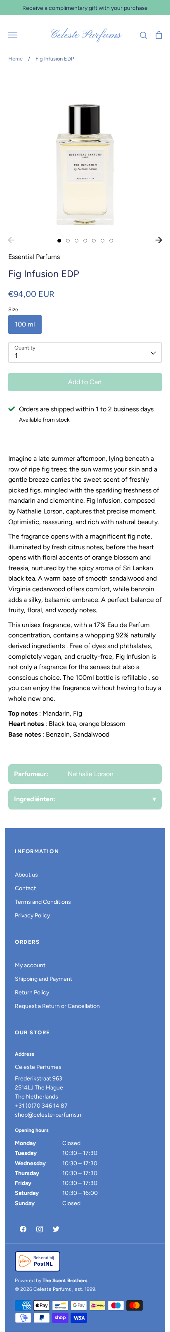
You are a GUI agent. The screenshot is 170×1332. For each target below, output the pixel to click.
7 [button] (111, 241)
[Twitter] (56, 1229)
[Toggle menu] (12, 35)
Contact (25, 888)
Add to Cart (85, 382)
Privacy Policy (32, 915)
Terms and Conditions (43, 901)
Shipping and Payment (43, 978)
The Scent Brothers (64, 1280)
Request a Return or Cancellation (57, 1006)
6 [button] (102, 241)
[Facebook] (23, 1229)
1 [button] (59, 241)
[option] (85, 152)
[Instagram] (39, 1229)
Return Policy (32, 992)
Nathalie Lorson (90, 774)
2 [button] (68, 241)
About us (26, 874)
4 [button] (85, 241)
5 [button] (94, 241)
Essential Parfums (34, 257)
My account (30, 965)
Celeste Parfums (85, 35)
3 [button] (76, 241)
